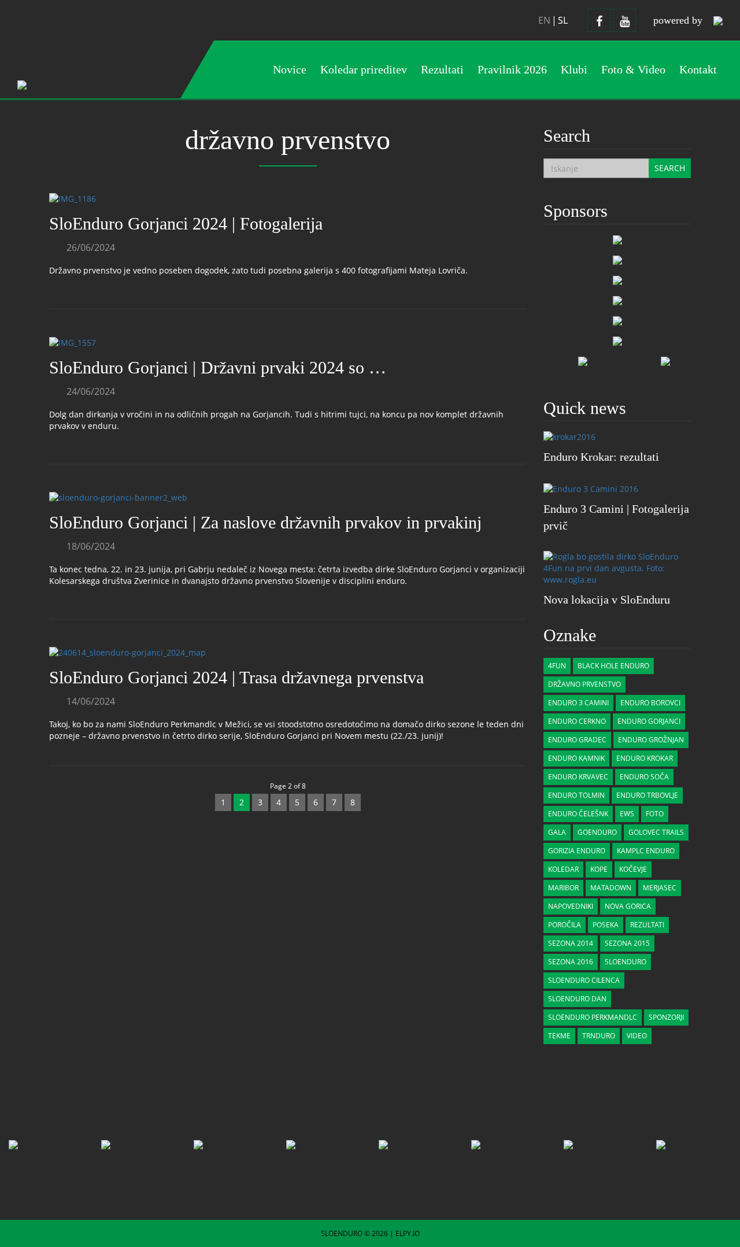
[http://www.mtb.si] (582, 360)
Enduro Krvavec (578, 777)
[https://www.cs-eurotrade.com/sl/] (617, 259)
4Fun (557, 666)
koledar (563, 869)
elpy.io (407, 1233)
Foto (655, 814)
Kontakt (698, 69)
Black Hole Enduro (613, 666)
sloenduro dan (577, 999)
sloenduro (625, 962)
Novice (289, 69)
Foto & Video (633, 69)
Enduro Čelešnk (578, 814)
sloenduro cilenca (584, 980)
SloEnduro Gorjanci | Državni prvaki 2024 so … (217, 367)
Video (637, 1036)
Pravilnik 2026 (512, 69)
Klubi (574, 69)
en (544, 20)
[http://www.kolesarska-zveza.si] (665, 360)
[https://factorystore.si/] (617, 299)
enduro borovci (650, 703)
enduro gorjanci (648, 721)
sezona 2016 (570, 962)
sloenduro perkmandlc (592, 1017)
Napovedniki (570, 906)
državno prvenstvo (584, 684)
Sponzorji (666, 1017)
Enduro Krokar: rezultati (601, 456)
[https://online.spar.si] (617, 319)
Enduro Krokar (644, 758)
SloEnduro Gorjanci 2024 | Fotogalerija (186, 223)
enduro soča (644, 777)
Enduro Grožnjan (651, 740)
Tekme (559, 1036)
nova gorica (628, 906)
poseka (606, 925)
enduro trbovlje (647, 795)
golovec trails (656, 832)
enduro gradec (577, 740)
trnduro (598, 1036)
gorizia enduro (576, 851)
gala (557, 832)
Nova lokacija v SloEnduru (606, 599)
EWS (627, 814)
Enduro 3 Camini (578, 703)
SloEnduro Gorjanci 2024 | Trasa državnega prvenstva (236, 677)
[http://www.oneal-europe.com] (617, 340)
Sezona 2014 (570, 943)
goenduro (597, 832)
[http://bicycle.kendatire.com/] (617, 279)
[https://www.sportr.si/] (617, 239)
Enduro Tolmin (576, 795)
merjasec (659, 888)
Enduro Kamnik (576, 758)
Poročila (564, 925)
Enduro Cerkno (577, 721)
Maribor (563, 888)
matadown (610, 888)
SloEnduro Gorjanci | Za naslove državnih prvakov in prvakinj (265, 522)
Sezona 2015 (627, 943)
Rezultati (647, 925)
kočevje (633, 869)
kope (599, 869)
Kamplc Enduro (646, 851)
